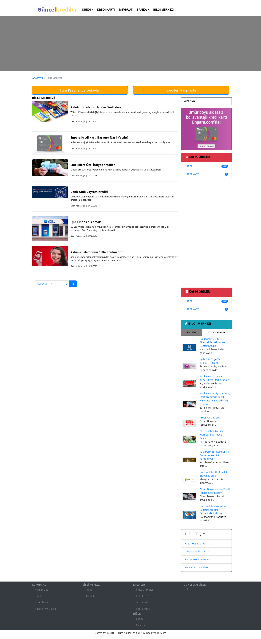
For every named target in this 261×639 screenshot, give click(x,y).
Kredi (88, 589)
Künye (38, 596)
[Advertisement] (130, 43)
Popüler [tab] (191, 332)
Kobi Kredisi (143, 608)
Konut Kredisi (144, 596)
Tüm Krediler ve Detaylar (80, 90)
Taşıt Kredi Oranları (196, 567)
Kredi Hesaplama (195, 543)
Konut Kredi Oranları (197, 559)
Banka (139, 618)
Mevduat (141, 625)
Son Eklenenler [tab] (217, 332)
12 (65, 283)
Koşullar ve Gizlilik (45, 608)
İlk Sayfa (42, 283)
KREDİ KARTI (192, 174)
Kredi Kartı (91, 596)
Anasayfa (37, 77)
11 (58, 283)
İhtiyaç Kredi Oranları (197, 551)
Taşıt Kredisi (143, 602)
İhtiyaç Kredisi (144, 589)
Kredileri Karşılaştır (181, 90)
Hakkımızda (41, 589)
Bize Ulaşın (41, 602)
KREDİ (188, 166)
